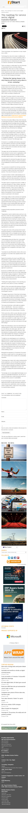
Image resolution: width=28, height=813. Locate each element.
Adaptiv (3, 766)
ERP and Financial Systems (8, 739)
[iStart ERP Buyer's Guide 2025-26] (14, 594)
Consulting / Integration (8, 764)
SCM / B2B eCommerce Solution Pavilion (12, 786)
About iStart (5, 791)
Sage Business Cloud (7, 746)
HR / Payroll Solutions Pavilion (9, 785)
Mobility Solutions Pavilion (8, 790)
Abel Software (5, 741)
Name (2, 411)
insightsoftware (5, 752)
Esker (3, 757)
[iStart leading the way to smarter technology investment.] (14, 3)
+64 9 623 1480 (5, 801)
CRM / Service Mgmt (7, 769)
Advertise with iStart (6, 794)
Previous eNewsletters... (22, 564)
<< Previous (12, 643)
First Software (5, 742)
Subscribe (4, 793)
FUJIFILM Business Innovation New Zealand (12, 767)
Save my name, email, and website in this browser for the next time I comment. (13, 428)
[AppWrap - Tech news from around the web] (14, 654)
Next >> (17, 643)
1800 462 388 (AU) (6, 804)
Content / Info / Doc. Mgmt (8, 760)
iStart (3, 782)
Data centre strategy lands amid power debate (13, 666)
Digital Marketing (6, 780)
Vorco (3, 779)
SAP (3, 747)
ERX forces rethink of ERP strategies (11, 704)
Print (24, 26)
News (2, 10)
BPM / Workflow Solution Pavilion (10, 755)
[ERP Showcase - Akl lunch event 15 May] (14, 575)
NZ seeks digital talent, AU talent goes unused (13, 682)
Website (3, 421)
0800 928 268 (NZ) (6, 802)
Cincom (3, 761)
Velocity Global (5, 749)
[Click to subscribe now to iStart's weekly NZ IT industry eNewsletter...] (14, 561)
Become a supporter (6, 796)
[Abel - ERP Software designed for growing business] (12, 604)
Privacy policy (5, 799)
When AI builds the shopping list (9, 708)
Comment (3, 397)
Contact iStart (5, 798)
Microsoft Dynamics (6, 744)
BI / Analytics (5, 750)
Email (4, 28)
